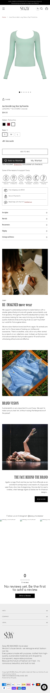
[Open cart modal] (46, 8)
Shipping (18, 164)
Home (4, 17)
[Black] (4, 124)
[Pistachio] (13, 124)
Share (7, 99)
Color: (9, 120)
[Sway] (25, 8)
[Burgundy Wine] (8, 124)
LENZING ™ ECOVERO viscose (14, 109)
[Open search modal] (41, 8)
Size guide (10, 141)
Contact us (28, 202)
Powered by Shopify (9, 677)
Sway (17, 672)
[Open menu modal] (3, 8)
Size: (5, 130)
